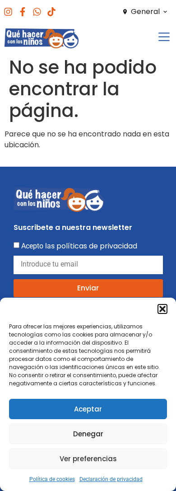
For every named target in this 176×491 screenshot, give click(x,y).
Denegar (88, 434)
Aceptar (88, 409)
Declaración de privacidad (111, 479)
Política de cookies (52, 479)
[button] (162, 308)
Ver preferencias (88, 458)
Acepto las (79, 246)
